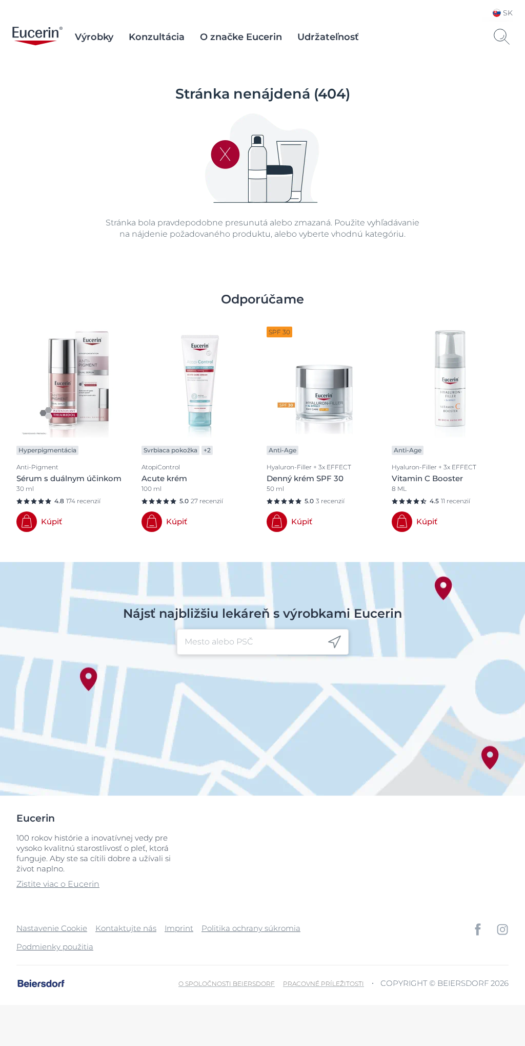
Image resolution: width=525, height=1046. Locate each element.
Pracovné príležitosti (323, 983)
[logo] (37, 37)
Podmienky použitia (54, 947)
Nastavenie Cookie (51, 928)
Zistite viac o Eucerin (57, 884)
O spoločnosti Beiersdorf (226, 983)
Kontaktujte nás (125, 928)
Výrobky (94, 37)
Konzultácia (157, 37)
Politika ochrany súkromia (250, 928)
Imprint (179, 928)
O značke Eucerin (241, 37)
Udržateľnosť (328, 37)
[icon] (334, 642)
